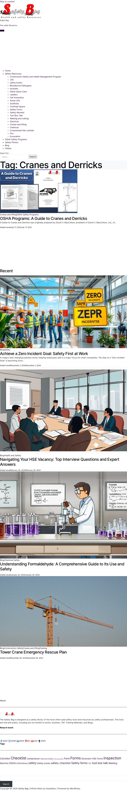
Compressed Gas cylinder (22, 130)
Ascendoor (51, 788)
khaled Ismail (5, 227)
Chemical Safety (12, 560)
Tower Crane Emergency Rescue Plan (33, 652)
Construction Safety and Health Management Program (35, 76)
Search (6, 784)
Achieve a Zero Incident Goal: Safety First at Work (44, 353)
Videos (8, 148)
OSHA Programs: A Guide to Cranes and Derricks (43, 218)
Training (43, 648)
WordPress (75, 788)
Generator (86, 758)
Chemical (14, 127)
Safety (7, 349)
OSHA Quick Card (18, 91)
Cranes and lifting (18, 124)
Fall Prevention (17, 97)
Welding (113, 763)
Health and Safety (12, 455)
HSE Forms (97, 758)
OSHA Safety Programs (16, 139)
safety (32, 763)
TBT (90, 763)
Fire (11, 133)
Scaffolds (14, 103)
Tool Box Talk (16, 115)
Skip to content (7, 1)
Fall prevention (58, 759)
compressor (33, 758)
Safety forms (16, 109)
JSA (12, 79)
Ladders (13, 94)
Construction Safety (13, 648)
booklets (14, 88)
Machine (4, 763)
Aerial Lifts (15, 100)
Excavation (15, 136)
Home (8, 70)
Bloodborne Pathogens (20, 85)
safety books (16, 82)
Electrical (14, 121)
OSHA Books (22, 763)
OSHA (12, 763)
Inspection (112, 758)
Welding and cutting (19, 118)
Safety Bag (4, 20)
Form (67, 758)
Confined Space (17, 106)
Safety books (43, 763)
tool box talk (100, 763)
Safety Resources (13, 73)
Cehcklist (5, 758)
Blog (7, 145)
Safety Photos (11, 142)
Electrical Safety (47, 759)
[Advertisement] (63, 50)
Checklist (18, 758)
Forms (75, 758)
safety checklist (61, 763)
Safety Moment (17, 112)
